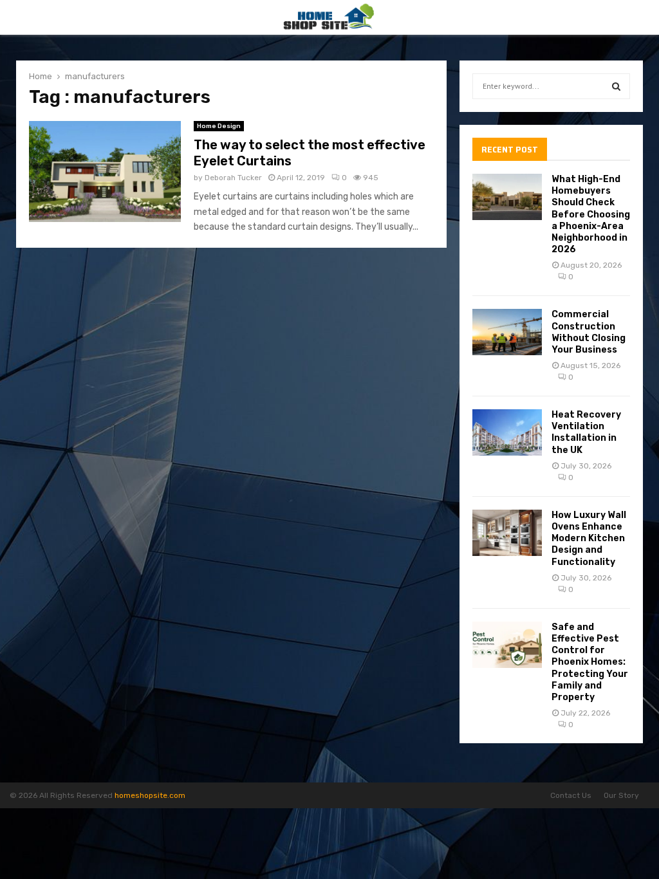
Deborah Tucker (233, 177)
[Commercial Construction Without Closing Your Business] (507, 332)
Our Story (621, 795)
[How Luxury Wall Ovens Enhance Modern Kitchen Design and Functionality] (507, 533)
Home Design (219, 126)
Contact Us (570, 795)
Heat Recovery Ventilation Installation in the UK (586, 432)
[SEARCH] (616, 86)
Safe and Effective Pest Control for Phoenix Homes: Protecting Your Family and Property (590, 662)
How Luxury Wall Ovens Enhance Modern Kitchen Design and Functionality (589, 539)
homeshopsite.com (150, 795)
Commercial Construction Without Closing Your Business (589, 332)
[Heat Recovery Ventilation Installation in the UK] (507, 432)
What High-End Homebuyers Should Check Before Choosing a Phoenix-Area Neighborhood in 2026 (591, 214)
